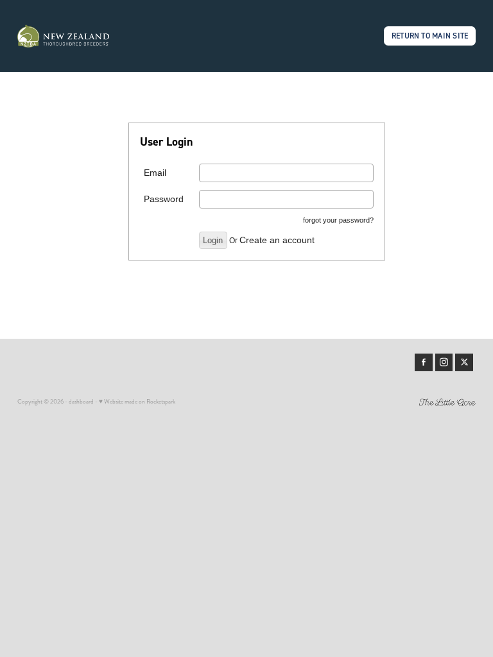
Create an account (277, 240)
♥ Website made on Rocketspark (137, 401)
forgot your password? (338, 220)
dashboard (81, 401)
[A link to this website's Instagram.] (444, 362)
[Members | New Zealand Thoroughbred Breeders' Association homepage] (63, 36)
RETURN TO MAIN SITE (430, 35)
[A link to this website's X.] (464, 362)
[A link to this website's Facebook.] (424, 362)
